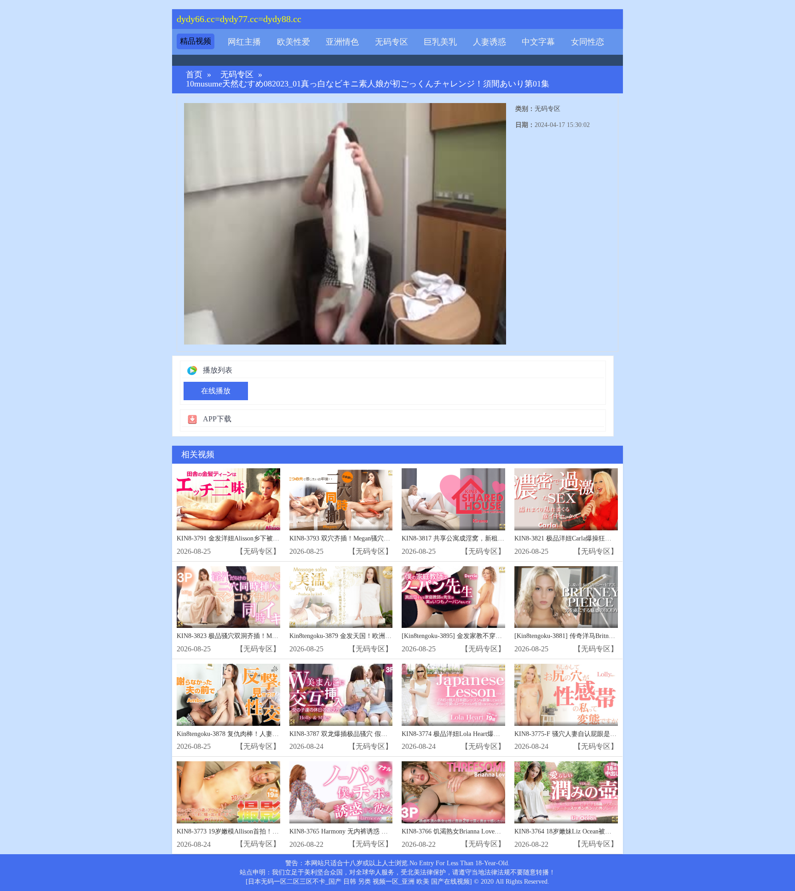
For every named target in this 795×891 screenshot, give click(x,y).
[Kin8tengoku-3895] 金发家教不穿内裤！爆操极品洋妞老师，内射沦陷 (500, 635)
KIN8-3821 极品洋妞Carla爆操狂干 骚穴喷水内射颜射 (589, 538)
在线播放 (215, 391)
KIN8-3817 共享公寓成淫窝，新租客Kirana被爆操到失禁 (481, 538)
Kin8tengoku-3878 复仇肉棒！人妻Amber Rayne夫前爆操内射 (262, 733)
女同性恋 (587, 41)
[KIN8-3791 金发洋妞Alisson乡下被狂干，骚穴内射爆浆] (228, 499)
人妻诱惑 (489, 41)
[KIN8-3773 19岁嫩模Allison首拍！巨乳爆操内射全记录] (228, 792)
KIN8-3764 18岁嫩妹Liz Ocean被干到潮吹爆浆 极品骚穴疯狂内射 (605, 831)
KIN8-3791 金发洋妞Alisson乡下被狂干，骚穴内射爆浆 (254, 538)
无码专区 (391, 41)
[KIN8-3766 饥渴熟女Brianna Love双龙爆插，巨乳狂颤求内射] (453, 792)
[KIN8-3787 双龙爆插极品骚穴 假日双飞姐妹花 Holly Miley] (341, 695)
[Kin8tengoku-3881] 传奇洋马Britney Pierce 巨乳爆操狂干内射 (600, 635)
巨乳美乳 (440, 41)
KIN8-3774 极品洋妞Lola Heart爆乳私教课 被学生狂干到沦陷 (487, 733)
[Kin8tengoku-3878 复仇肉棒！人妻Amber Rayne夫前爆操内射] (228, 695)
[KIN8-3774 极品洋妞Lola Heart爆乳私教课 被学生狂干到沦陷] (453, 695)
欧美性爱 (293, 41)
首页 (194, 74)
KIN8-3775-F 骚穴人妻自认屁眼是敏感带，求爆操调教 (591, 733)
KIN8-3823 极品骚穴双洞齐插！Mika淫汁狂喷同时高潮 (254, 635)
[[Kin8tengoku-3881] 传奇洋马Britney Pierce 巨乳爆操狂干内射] (566, 597)
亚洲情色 (342, 41)
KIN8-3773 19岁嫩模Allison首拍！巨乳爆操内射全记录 (253, 831)
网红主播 (244, 41)
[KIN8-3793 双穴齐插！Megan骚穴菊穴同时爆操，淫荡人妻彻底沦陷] (341, 499)
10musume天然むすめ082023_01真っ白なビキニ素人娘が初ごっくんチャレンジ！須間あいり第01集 (367, 84)
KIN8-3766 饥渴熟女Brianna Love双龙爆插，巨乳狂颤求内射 (487, 831)
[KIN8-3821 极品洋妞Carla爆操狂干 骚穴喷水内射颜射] (566, 499)
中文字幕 (538, 41)
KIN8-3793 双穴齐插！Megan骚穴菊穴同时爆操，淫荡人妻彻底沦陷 (384, 538)
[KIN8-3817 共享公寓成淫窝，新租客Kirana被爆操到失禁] (453, 499)
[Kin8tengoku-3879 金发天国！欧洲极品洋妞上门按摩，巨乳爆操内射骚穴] (341, 597)
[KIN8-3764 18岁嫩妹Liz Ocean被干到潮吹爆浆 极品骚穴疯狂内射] (566, 792)
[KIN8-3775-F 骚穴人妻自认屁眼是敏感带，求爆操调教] (566, 695)
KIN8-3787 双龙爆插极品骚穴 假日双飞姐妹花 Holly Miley (371, 733)
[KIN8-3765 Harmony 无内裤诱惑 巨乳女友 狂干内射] (341, 792)
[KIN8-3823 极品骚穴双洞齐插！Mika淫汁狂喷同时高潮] (228, 597)
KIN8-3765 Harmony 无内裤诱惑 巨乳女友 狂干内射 (362, 831)
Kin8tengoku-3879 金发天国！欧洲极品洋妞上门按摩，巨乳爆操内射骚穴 (392, 635)
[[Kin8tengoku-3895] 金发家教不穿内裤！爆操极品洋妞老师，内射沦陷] (453, 597)
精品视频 (195, 41)
